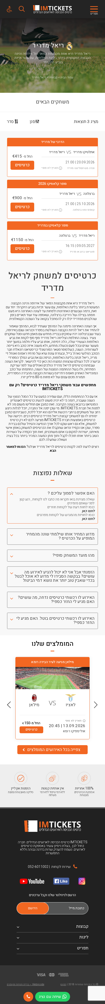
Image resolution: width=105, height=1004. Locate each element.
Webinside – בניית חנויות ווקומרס (25, 984)
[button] (96, 704)
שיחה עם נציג (50, 997)
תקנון (63, 984)
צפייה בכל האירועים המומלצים (53, 750)
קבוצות (53, 77)
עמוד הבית (67, 77)
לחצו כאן (88, 511)
